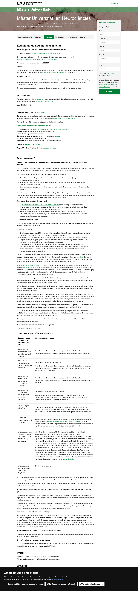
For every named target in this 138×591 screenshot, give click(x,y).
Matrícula (49, 37)
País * (101, 65)
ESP (38, 112)
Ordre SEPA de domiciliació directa (30, 265)
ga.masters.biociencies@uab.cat (28, 59)
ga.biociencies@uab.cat (50, 59)
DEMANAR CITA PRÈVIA (31, 144)
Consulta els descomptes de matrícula (29, 328)
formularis (80, 257)
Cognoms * (102, 38)
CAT (35, 112)
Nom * (101, 30)
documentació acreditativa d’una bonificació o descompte (41, 205)
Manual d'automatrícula (45, 101)
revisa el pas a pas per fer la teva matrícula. (46, 53)
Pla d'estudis (59, 37)
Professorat (72, 37)
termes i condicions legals (106, 74)
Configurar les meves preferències (63, 584)
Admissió (38, 37)
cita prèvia (56, 136)
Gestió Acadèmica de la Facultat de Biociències (34, 125)
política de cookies (57, 579)
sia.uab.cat (40, 99)
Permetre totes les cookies (92, 584)
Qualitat (82, 37)
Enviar (109, 91)
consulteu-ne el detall (65, 459)
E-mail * (101, 47)
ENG (42, 112)
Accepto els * (106, 74)
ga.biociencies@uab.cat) (62, 129)
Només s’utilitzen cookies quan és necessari (25, 584)
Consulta (102, 55)
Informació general (25, 37)
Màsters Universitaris (34, 9)
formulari (26, 267)
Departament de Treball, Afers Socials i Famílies (64, 421)
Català (116, 3)
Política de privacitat (107, 84)
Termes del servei (104, 87)
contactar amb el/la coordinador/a (55, 72)
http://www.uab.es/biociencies (46, 148)
